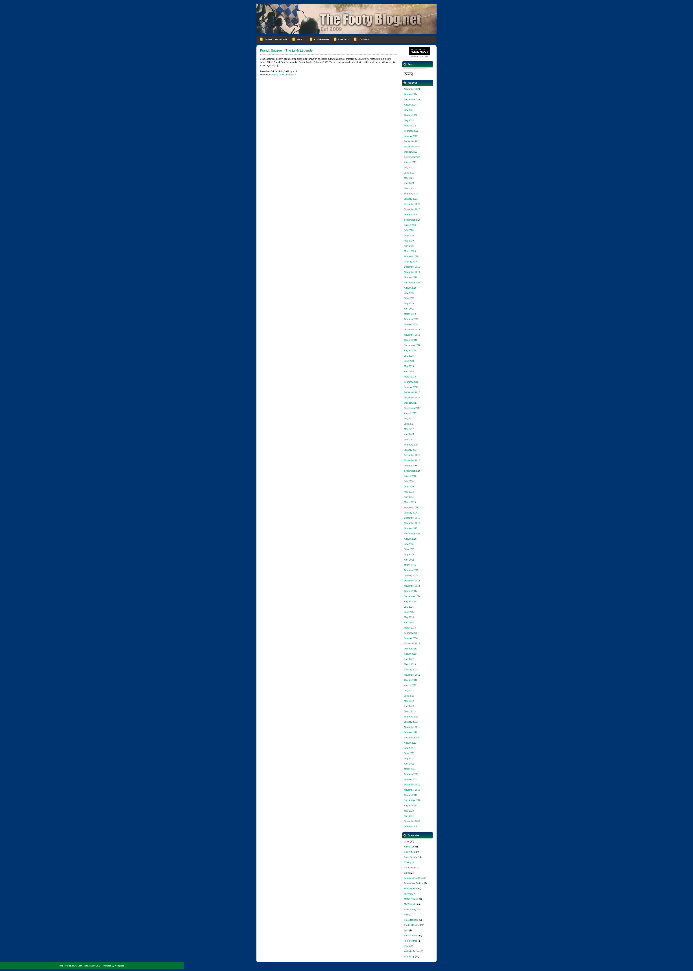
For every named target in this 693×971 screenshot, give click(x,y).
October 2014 (410, 591)
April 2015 (409, 560)
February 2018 (411, 382)
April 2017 (409, 434)
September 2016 (412, 471)
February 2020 (411, 256)
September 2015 (412, 533)
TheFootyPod (410, 941)
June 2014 (409, 612)
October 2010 (410, 795)
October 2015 (410, 528)
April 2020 (409, 246)
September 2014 (412, 596)
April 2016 (409, 497)
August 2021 (410, 162)
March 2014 (410, 628)
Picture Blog (410, 909)
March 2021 (410, 188)
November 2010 (412, 790)
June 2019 (409, 298)
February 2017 (411, 444)
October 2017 (410, 403)
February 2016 (411, 507)
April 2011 (409, 764)
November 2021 (412, 146)
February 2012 (411, 716)
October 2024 (410, 94)
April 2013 (409, 659)
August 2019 (410, 288)
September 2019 (412, 282)
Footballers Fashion (414, 883)
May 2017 (409, 429)
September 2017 (412, 408)
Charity (407, 862)
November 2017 (412, 397)
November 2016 (412, 460)
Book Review (410, 857)
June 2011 (409, 753)
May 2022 (409, 120)
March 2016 (410, 502)
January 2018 (411, 387)
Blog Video (409, 852)
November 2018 (412, 335)
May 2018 (409, 366)
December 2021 (412, 141)
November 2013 (412, 643)
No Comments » (288, 74)
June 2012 (409, 696)
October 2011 (410, 732)
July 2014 (409, 607)
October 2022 (410, 115)
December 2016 (412, 455)
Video (407, 946)
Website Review (412, 951)
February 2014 (411, 633)
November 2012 (412, 675)
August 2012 (410, 685)
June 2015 (409, 549)
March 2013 (410, 664)
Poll (406, 914)
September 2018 (412, 345)
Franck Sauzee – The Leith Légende (286, 50)
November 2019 (412, 272)
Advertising (321, 39)
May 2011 (409, 758)
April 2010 (409, 816)
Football (414, 57)
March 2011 (410, 769)
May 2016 (409, 492)
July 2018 (409, 356)
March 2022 (410, 125)
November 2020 (412, 209)
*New (406, 841)
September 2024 (412, 99)
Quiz (406, 930)
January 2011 (410, 779)
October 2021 (410, 152)
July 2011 (408, 748)
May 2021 (409, 178)
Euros (407, 873)
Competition (410, 867)
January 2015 (411, 575)
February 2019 (411, 319)
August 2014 (410, 601)
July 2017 (409, 418)
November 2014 (412, 586)
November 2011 (412, 727)
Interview (408, 894)
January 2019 (411, 324)
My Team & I (410, 904)
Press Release (411, 920)
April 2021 (409, 183)
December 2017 (412, 392)
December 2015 (412, 518)
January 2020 (411, 261)
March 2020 (410, 251)
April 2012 (409, 706)
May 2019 (409, 303)
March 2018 (410, 376)
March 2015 (410, 565)
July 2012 (409, 690)
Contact (343, 39)
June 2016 (409, 486)
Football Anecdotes (413, 878)
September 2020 (412, 220)
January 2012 (411, 722)
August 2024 (410, 105)
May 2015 (409, 554)
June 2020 (409, 235)
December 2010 (412, 784)
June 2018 (409, 361)
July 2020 (409, 230)
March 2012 (410, 711)
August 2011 (410, 743)
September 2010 (412, 800)
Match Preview (411, 899)
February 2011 (411, 774)
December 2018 (412, 329)
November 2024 (412, 89)
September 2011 (412, 737)
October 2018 (410, 340)
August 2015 (410, 539)
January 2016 (411, 512)
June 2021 (409, 173)
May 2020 (409, 241)
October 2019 (410, 277)
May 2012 (409, 701)
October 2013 (410, 648)
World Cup (409, 956)
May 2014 (409, 617)
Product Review (412, 925)
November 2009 (412, 821)
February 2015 (411, 570)
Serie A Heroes (411, 935)
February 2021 (411, 193)
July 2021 (409, 167)
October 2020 (410, 214)
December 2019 (412, 267)
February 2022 (411, 131)
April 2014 (409, 622)
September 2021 (412, 157)
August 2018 (410, 350)
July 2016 (409, 481)
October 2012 (410, 680)
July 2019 (409, 293)
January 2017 (411, 450)
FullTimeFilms (411, 888)
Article (275, 74)
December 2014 (412, 580)
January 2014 (411, 638)
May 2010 (409, 811)
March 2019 (410, 314)
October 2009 (410, 826)
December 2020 (412, 204)
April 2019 (409, 308)
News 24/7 (419, 57)
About (300, 39)
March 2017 (410, 439)
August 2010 (410, 805)
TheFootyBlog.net (276, 39)
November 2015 (412, 523)
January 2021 (411, 199)
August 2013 (410, 654)
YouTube (363, 39)
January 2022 (411, 136)
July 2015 (409, 544)
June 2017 (409, 424)
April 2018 (409, 371)
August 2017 (410, 413)
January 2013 (411, 669)
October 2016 (410, 465)
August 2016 (410, 476)
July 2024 (409, 110)
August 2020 (410, 225)
